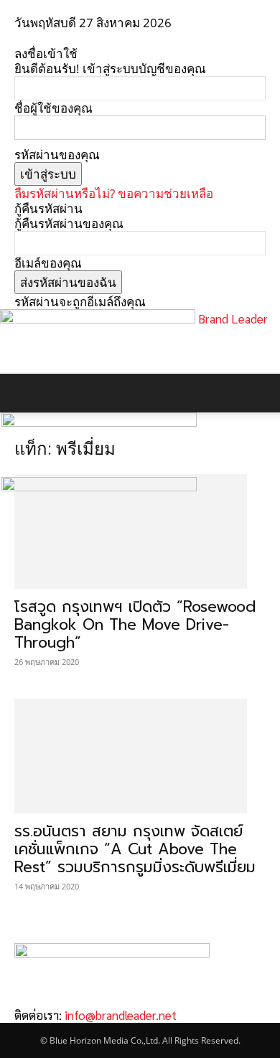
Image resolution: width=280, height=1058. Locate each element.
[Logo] (99, 422)
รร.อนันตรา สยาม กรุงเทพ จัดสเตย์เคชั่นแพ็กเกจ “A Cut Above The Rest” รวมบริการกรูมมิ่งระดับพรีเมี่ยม (135, 849)
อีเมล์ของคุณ (48, 263)
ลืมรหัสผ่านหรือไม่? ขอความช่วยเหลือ (113, 193)
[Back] (19, 38)
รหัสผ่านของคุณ (57, 154)
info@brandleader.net (121, 1015)
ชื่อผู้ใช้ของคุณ (53, 108)
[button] (24, 393)
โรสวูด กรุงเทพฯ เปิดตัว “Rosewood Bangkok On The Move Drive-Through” (135, 624)
